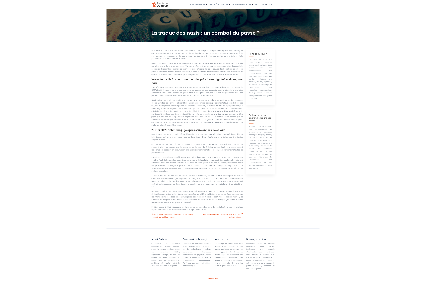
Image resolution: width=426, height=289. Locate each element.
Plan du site (213, 278)
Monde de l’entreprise (241, 4)
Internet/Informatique (218, 4)
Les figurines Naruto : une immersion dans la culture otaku (222, 215)
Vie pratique (260, 4)
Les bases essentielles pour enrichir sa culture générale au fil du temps (173, 215)
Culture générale (197, 4)
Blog (271, 4)
